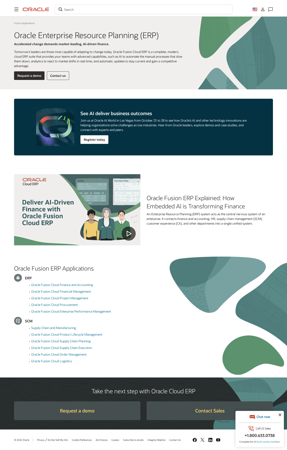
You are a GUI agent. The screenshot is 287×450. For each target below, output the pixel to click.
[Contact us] (270, 9)
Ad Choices (102, 439)
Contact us (58, 76)
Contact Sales (210, 411)
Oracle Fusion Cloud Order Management (58, 354)
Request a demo (29, 76)
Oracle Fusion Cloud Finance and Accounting (62, 285)
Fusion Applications (24, 23)
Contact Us (175, 439)
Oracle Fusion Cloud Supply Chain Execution (61, 348)
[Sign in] (262, 9)
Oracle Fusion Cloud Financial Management (61, 291)
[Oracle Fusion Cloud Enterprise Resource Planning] (77, 209)
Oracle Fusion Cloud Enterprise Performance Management (71, 311)
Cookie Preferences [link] (82, 439)
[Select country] (255, 9)
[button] (16, 9)
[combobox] (143, 9)
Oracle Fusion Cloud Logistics (51, 361)
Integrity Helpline (156, 439)
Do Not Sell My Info (58, 439)
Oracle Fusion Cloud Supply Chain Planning (61, 341)
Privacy (41, 439)
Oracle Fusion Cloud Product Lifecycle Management (66, 334)
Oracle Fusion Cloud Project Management (59, 298)
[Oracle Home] (36, 9)
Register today (94, 139)
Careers (115, 439)
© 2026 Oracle (21, 439)
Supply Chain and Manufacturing (53, 328)
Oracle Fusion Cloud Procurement (54, 305)
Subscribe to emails (133, 439)
